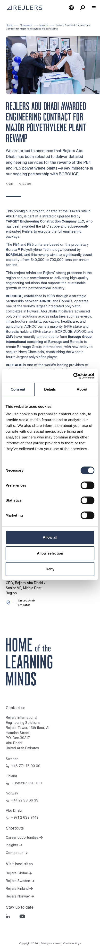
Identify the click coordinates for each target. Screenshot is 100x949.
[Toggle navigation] (94, 8)
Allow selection (50, 553)
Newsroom (26, 25)
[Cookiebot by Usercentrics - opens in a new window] (73, 376)
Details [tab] (50, 389)
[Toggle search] (82, 8)
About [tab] (82, 389)
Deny (50, 569)
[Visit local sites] (71, 8)
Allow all (50, 537)
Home (9, 25)
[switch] (87, 485)
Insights (43, 25)
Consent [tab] (18, 389)
